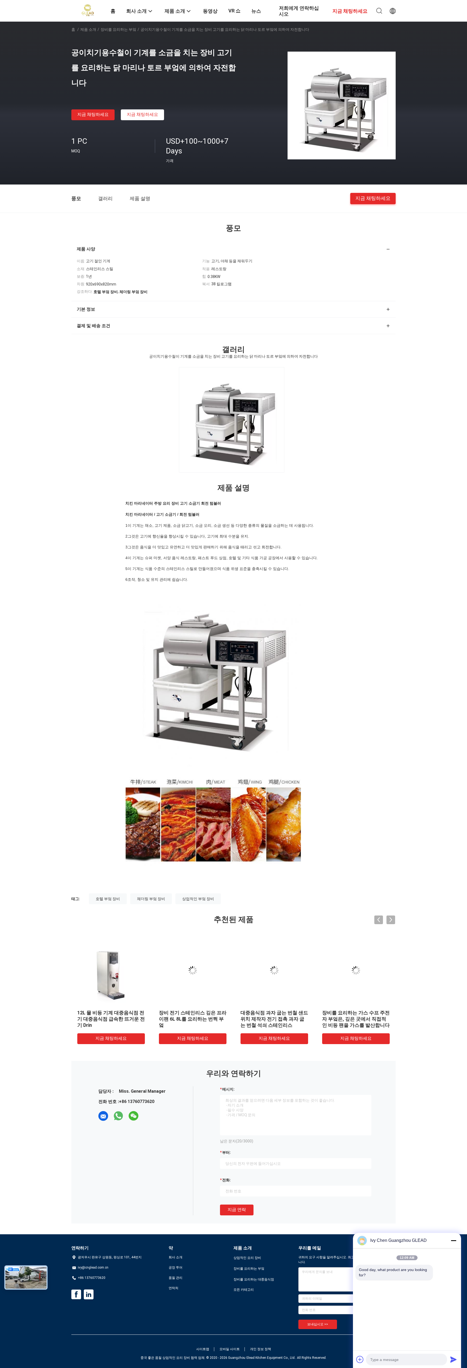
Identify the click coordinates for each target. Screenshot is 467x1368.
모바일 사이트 (229, 1349)
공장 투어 (175, 1267)
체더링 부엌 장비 (151, 899)
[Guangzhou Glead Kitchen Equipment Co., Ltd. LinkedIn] (89, 1294)
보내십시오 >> (317, 1324)
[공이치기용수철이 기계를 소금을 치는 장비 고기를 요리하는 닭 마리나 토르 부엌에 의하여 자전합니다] (342, 105)
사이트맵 (202, 1349)
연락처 (173, 1288)
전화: (226, 1180)
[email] (103, 1116)
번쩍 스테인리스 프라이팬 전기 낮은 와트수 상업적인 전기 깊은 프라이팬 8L (356, 1019)
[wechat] (133, 1116)
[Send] (453, 1359)
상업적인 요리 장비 (247, 1258)
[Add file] (360, 1359)
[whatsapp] (118, 1116)
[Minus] (453, 1240)
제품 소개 (88, 29)
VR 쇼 (234, 11)
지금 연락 (237, 1209)
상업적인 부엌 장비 (198, 899)
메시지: (228, 1089)
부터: (226, 1152)
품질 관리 (175, 1278)
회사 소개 (175, 1257)
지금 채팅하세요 (93, 114)
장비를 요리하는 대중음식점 (254, 1279)
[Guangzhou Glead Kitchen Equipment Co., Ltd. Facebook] (76, 1294)
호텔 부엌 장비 (108, 899)
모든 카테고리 (244, 1290)
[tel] (149, 1116)
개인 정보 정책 (260, 1349)
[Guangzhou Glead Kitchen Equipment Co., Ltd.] (87, 10)
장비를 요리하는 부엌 (118, 29)
